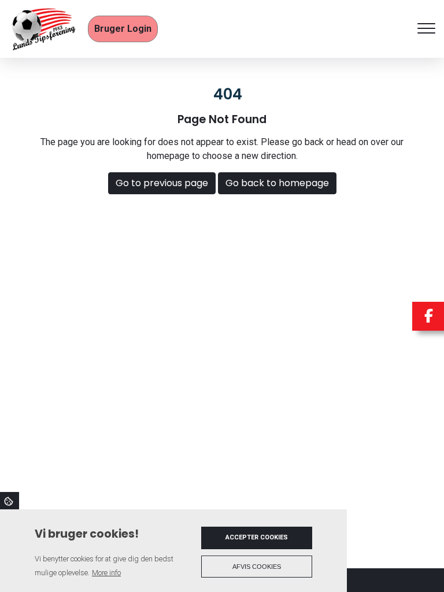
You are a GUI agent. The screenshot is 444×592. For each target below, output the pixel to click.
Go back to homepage (277, 183)
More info (106, 572)
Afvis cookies (256, 566)
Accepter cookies (256, 537)
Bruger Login (122, 28)
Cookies (9, 500)
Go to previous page (162, 183)
